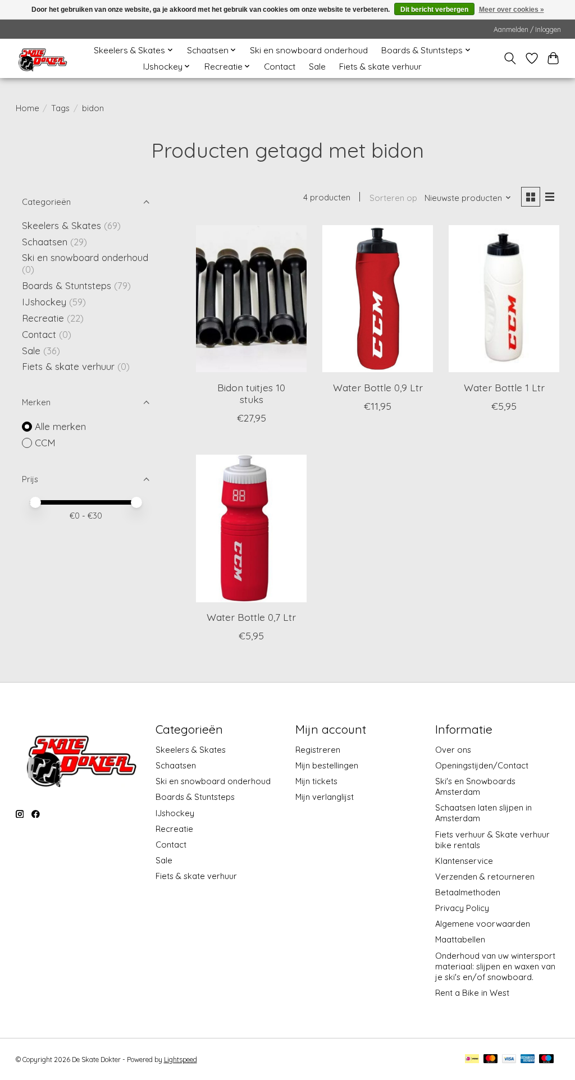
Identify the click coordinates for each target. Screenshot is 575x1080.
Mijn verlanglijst (324, 796)
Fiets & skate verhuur (380, 66)
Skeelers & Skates (61, 225)
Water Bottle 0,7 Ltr (251, 617)
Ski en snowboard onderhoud (309, 50)
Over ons (453, 749)
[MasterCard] (490, 1059)
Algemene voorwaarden (482, 923)
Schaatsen (44, 242)
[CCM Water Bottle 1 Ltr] (504, 299)
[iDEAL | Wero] (472, 1059)
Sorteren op (393, 198)
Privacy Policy (462, 908)
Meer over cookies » (511, 9)
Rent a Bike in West (472, 992)
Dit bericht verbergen (434, 9)
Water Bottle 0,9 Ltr (378, 387)
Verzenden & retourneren (485, 876)
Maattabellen (460, 939)
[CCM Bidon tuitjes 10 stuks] (251, 299)
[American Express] (528, 1059)
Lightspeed (180, 1059)
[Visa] (509, 1059)
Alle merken (60, 426)
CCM (45, 443)
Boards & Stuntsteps (66, 285)
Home (27, 108)
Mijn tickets (316, 781)
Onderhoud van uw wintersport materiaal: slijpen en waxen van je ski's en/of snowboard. (495, 966)
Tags (60, 108)
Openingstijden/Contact (481, 765)
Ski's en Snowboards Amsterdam (475, 786)
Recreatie (43, 318)
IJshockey (44, 302)
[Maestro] (546, 1059)
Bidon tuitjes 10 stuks (251, 393)
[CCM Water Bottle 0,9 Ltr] (377, 299)
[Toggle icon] (509, 58)
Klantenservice (464, 860)
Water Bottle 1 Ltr (504, 387)
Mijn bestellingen (326, 765)
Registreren (317, 749)
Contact (279, 66)
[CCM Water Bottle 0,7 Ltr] (251, 528)
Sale (317, 66)
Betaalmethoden (467, 892)
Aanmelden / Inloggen (527, 29)
